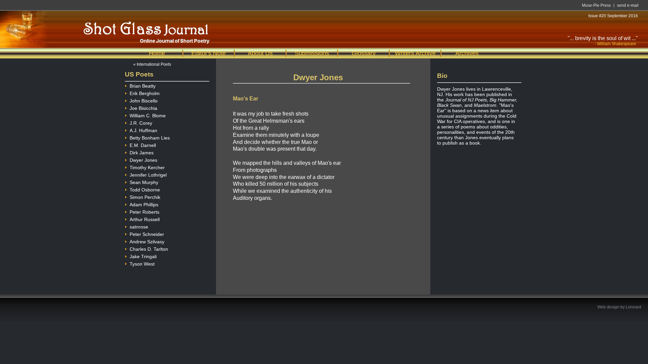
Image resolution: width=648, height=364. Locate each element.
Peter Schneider (147, 234)
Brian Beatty (143, 86)
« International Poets (152, 64)
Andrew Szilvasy (147, 241)
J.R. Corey (141, 123)
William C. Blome (148, 115)
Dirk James (142, 152)
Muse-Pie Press (596, 5)
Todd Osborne (145, 189)
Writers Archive (415, 53)
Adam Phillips (144, 204)
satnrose (139, 227)
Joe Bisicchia (143, 108)
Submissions (312, 53)
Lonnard (633, 307)
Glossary (364, 53)
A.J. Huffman (143, 130)
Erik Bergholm (145, 93)
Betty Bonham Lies (150, 138)
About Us (260, 53)
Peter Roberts (144, 212)
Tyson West (142, 264)
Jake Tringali (143, 256)
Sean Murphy (144, 182)
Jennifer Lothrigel (148, 175)
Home (157, 53)
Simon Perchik (145, 197)
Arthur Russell (145, 219)
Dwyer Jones (143, 160)
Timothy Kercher (147, 167)
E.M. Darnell (143, 145)
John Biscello (144, 100)
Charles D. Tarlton (149, 249)
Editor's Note (208, 53)
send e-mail (628, 5)
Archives (467, 53)
